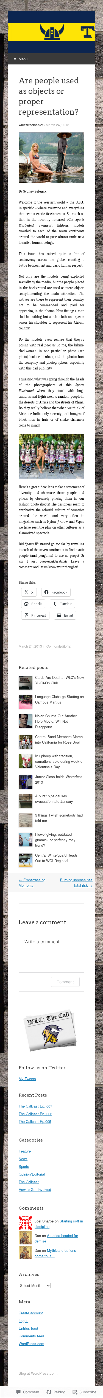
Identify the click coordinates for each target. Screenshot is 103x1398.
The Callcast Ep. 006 (35, 1113)
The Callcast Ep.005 (35, 1121)
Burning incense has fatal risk (76, 882)
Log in (23, 1320)
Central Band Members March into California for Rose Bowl (59, 739)
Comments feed (31, 1335)
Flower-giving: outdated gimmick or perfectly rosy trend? (55, 840)
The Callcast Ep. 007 (35, 1106)
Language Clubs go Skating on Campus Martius (59, 699)
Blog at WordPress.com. (38, 1373)
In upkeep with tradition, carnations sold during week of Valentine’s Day (59, 761)
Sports (24, 1166)
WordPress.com (31, 1343)
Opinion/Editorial (58, 646)
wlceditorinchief (31, 124)
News (23, 1158)
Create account (31, 1312)
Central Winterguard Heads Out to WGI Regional (56, 857)
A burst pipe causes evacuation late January (54, 798)
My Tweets (27, 1078)
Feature (25, 1151)
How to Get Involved (35, 1189)
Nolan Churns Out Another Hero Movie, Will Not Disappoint (56, 721)
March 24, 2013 (57, 124)
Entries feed (28, 1328)
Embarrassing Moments (32, 882)
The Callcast (29, 1181)
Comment (65, 981)
